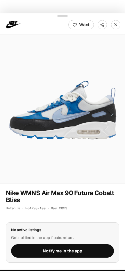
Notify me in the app (62, 250)
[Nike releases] (13, 24)
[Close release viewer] (115, 24)
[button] (62, 108)
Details (13, 208)
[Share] (102, 24)
